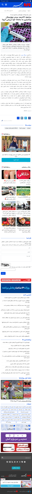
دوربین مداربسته (24, 412)
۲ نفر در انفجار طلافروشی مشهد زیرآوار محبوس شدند (17, 361)
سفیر (12, 407)
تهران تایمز (24, 422)
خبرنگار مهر (24, 55)
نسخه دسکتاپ (16, 468)
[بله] (22, 462)
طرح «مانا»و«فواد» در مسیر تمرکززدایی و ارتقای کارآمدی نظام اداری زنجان (16, 327)
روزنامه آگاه (8, 422)
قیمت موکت (27, 409)
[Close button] (31, 479)
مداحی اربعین (5, 409)
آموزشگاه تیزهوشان (26, 417)
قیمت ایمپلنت (15, 414)
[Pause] (3, 150)
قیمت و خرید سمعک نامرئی (13, 420)
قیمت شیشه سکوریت (19, 407)
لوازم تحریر (28, 407)
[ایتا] (7, 462)
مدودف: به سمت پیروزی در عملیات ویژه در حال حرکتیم (17, 370)
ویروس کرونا (22, 128)
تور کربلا (20, 409)
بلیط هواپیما (17, 417)
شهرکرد (28, 128)
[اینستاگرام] (20, 462)
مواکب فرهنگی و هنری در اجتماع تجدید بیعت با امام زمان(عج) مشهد (15, 323)
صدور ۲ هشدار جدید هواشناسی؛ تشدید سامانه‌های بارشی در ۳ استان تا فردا (15, 357)
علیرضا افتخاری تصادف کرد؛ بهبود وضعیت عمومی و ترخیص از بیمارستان (16, 352)
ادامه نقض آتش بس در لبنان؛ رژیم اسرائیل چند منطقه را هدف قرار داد (15, 318)
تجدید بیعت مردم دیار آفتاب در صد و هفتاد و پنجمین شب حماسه (16, 306)
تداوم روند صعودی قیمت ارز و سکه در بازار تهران (18, 348)
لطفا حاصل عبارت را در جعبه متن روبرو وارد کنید (20, 267)
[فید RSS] (12, 462)
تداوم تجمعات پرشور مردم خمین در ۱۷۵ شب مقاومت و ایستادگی (15, 310)
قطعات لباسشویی (6, 414)
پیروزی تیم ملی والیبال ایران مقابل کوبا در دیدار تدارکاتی (17, 367)
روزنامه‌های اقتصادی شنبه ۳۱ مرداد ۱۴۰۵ (20, 401)
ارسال (3, 273)
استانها (29, 11)
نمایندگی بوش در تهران (7, 417)
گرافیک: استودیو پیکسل (11, 491)
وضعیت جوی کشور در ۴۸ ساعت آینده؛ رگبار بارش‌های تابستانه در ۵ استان (15, 373)
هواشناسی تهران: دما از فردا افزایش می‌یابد (20, 345)
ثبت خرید (16, 160)
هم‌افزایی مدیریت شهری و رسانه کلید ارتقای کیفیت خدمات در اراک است (15, 301)
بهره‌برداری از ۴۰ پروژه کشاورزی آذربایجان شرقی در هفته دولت (16, 342)
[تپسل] (2, 134)
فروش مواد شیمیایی (25, 414)
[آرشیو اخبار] (10, 462)
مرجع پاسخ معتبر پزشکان (9, 412)
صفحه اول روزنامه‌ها (25, 378)
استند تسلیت (13, 409)
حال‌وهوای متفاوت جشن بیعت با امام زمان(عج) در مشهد (16, 336)
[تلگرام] (25, 462)
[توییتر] (17, 462)
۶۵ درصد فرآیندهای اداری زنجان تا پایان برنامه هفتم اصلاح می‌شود (16, 313)
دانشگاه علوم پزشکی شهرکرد (11, 128)
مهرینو (3, 420)
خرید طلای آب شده (5, 407)
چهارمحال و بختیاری (22, 11)
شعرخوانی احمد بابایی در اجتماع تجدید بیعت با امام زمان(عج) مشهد (15, 332)
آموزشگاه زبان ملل (26, 420)
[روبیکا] (15, 462)
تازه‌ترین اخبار (27, 295)
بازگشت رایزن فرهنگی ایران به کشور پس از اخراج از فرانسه (16, 298)
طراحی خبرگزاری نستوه (24, 491)
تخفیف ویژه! (10, 486)
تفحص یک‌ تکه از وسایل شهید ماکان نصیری (19, 364)
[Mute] (6, 150)
